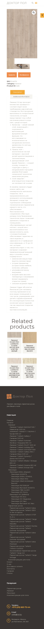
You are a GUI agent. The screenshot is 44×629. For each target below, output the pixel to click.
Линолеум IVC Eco (18, 497)
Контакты (11, 569)
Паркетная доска (15, 506)
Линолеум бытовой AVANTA (23, 488)
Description (17, 92)
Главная (10, 420)
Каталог (10, 422)
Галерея (10, 571)
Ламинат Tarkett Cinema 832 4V (23, 465)
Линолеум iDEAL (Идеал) (20, 472)
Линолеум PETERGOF (20, 485)
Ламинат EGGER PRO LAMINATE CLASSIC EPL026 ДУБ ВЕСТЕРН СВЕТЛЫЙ (30, 371)
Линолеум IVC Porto (19, 492)
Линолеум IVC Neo (19, 501)
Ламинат (18, 84)
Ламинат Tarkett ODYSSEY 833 (23, 449)
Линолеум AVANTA (19, 474)
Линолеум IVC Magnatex (21, 499)
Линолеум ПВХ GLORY (20, 490)
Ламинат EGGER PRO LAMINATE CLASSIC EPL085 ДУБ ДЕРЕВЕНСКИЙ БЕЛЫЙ (14, 371)
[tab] (17, 92)
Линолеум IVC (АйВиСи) (19, 494)
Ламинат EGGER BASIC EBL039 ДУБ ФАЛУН (29, 348)
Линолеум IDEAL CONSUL (21, 476)
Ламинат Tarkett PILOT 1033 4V (23, 445)
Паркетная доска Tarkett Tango (23, 519)
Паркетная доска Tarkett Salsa (23, 508)
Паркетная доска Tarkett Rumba (23, 526)
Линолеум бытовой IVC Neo (22, 503)
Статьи (9, 573)
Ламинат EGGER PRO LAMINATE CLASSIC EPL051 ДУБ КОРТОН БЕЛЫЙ (14, 345)
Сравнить (11, 75)
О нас (9, 564)
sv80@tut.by (17, 614)
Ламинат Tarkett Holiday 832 (22, 447)
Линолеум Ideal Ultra (19, 479)
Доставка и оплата (15, 566)
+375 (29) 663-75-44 (21, 607)
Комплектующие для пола (19, 560)
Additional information (21, 97)
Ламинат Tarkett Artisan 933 (21, 467)
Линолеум (12, 470)
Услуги (9, 562)
